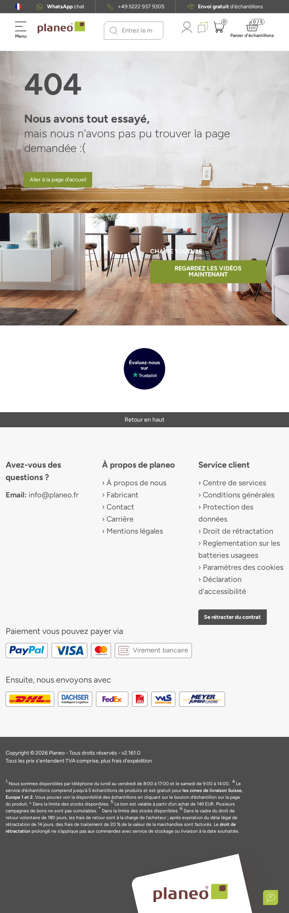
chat (65, 6)
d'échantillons (230, 6)
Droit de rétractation (238, 531)
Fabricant (122, 494)
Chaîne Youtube (176, 251)
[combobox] (138, 30)
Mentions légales (134, 531)
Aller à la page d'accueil (58, 179)
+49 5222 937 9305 (141, 6)
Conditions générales (238, 494)
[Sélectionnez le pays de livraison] (18, 6)
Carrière (120, 518)
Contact (120, 506)
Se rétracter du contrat (232, 617)
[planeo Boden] (190, 892)
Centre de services (234, 482)
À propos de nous (136, 482)
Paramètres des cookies (243, 567)
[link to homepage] (61, 27)
